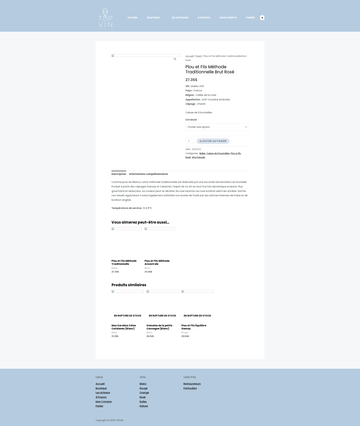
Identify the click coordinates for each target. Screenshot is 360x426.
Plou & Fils (236, 153)
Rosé (198, 56)
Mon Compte (228, 17)
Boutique (153, 17)
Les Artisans (180, 17)
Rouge (144, 388)
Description (119, 174)
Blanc (143, 383)
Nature (144, 406)
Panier (250, 17)
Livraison (191, 119)
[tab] (119, 174)
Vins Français (198, 157)
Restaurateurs (192, 383)
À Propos (204, 17)
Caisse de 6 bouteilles (218, 153)
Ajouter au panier (213, 141)
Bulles (202, 153)
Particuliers (190, 388)
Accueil (132, 17)
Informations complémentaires (148, 174)
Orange (144, 392)
